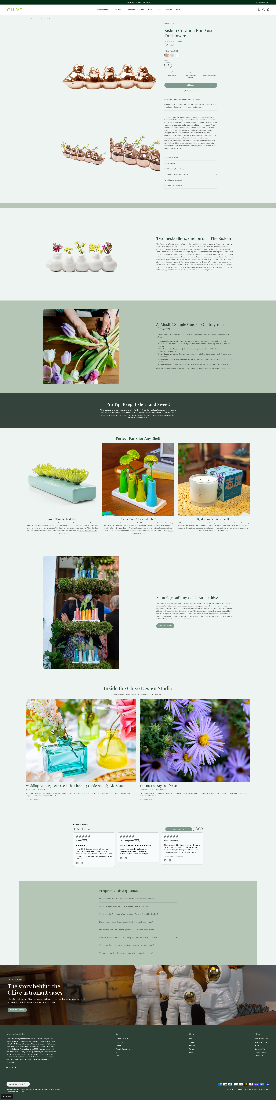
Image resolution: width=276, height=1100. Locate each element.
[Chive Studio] (14, 10)
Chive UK (239, 1089)
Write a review (178, 829)
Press (257, 1045)
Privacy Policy (10, 1091)
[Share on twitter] (82, 863)
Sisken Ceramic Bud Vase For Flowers (42, 19)
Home (28, 19)
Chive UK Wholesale (251, 1089)
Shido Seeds (130, 9)
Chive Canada (230, 1089)
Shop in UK (259, 1056)
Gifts (150, 9)
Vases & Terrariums (123, 1049)
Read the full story (32, 800)
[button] (169, 41)
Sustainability (260, 1049)
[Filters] (195, 829)
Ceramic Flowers (102, 9)
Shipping (192, 1042)
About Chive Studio (262, 1039)
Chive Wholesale (264, 1089)
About (158, 9)
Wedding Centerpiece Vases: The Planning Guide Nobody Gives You (75, 785)
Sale (178, 9)
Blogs (191, 1052)
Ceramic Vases (169, 23)
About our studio (165, 626)
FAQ (190, 1039)
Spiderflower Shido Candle (230, 523)
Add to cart (191, 85)
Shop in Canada (260, 1052)
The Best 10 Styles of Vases (159, 785)
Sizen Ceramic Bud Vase (88, 531)
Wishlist (168, 9)
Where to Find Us (261, 1042)
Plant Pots (117, 9)
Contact (192, 1049)
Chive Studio (15, 1089)
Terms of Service (20, 1091)
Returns (192, 1045)
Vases (141, 9)
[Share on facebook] (77, 862)
